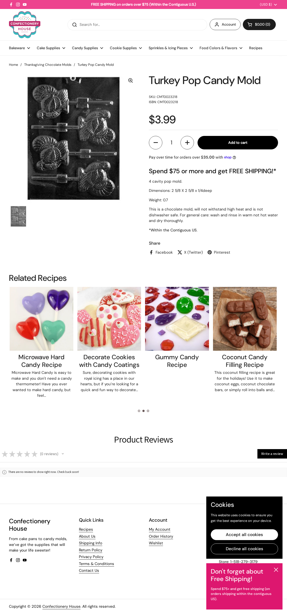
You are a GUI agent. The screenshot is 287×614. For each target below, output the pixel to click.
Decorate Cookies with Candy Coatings (109, 361)
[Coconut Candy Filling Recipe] (245, 319)
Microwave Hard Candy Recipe (41, 361)
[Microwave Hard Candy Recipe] (41, 319)
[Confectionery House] (24, 24)
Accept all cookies (244, 534)
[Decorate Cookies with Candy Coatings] (109, 319)
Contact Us (89, 570)
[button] (259, 24)
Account (229, 24)
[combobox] (137, 24)
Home (13, 64)
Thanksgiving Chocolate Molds (47, 64)
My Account (159, 529)
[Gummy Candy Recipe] (177, 319)
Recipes (86, 529)
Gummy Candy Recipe (177, 361)
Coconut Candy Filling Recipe (244, 361)
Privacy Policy (91, 556)
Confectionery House (61, 606)
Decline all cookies (244, 549)
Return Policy (90, 550)
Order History (161, 536)
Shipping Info (90, 543)
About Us (87, 536)
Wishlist (156, 543)
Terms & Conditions (96, 563)
